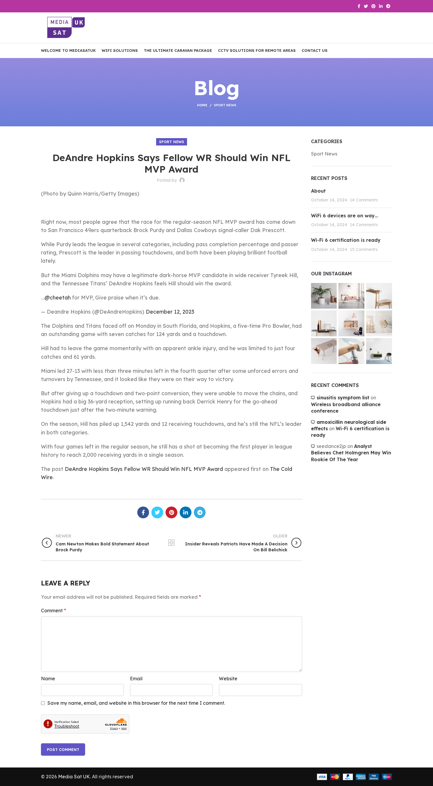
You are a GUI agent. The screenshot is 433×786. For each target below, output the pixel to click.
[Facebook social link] (359, 6)
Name (48, 678)
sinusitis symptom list (343, 398)
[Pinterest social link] (373, 6)
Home (202, 105)
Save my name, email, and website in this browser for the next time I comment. (136, 703)
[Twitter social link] (366, 6)
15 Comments (364, 249)
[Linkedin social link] (380, 6)
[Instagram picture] (324, 296)
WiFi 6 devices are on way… (344, 216)
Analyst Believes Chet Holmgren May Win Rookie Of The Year (351, 452)
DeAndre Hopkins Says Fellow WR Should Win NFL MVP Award (144, 469)
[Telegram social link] (388, 6)
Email (136, 678)
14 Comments (364, 200)
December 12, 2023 (170, 311)
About (318, 191)
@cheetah (57, 297)
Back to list (171, 542)
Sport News (225, 105)
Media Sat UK (74, 777)
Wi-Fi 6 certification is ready (346, 240)
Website (228, 678)
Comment (53, 610)
